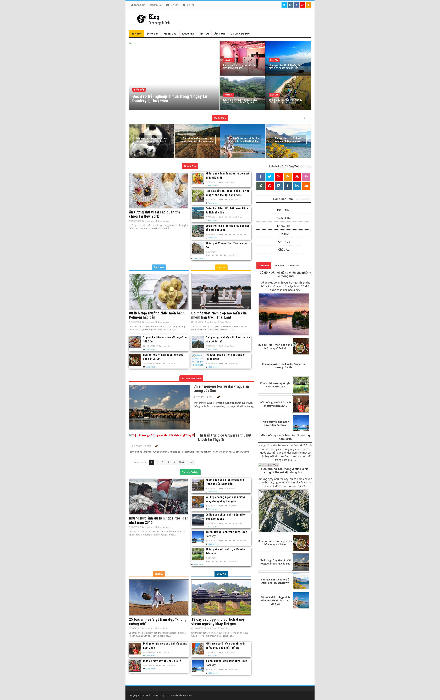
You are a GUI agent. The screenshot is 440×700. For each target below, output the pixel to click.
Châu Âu (221, 573)
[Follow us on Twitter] (284, 5)
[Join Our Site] (308, 5)
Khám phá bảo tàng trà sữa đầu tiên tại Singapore (240, 66)
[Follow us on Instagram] (279, 186)
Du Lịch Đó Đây (190, 472)
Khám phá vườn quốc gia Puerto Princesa (275, 385)
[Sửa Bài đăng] (218, 396)
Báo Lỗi (189, 5)
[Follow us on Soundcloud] (306, 186)
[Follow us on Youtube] (297, 176)
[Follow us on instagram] (290, 5)
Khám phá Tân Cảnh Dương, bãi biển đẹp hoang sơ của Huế (285, 66)
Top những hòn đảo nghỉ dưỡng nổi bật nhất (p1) (285, 101)
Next (181, 462)
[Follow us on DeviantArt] (260, 186)
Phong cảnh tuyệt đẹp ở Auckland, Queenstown (288, 140)
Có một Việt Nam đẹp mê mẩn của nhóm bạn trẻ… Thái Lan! (219, 315)
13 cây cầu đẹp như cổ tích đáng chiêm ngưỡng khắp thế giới (217, 621)
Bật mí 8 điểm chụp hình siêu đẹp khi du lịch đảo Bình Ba (243, 140)
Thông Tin (139, 5)
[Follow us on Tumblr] (288, 186)
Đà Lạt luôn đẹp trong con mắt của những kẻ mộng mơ (197, 140)
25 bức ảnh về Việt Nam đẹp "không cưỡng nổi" (157, 621)
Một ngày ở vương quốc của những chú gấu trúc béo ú (151, 140)
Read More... (163, 221)
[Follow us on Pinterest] (270, 186)
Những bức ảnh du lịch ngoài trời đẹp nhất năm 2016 (159, 520)
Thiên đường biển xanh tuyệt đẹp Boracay (275, 423)
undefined (149, 221)
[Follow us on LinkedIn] (297, 186)
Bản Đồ (157, 5)
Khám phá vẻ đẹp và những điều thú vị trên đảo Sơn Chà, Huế (240, 101)
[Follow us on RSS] (288, 176)
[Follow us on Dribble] (306, 176)
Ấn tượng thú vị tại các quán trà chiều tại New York (154, 214)
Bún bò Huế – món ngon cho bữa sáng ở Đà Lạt (275, 346)
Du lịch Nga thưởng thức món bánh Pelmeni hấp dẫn (157, 315)
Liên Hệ (173, 5)
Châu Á (159, 573)
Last (191, 462)
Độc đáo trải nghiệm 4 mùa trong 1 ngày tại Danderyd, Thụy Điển (169, 98)
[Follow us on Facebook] (296, 5)
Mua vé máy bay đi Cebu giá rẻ (162, 661)
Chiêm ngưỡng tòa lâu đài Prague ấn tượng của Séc (284, 365)
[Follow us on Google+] (302, 5)
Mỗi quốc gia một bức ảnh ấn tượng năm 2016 (275, 404)
